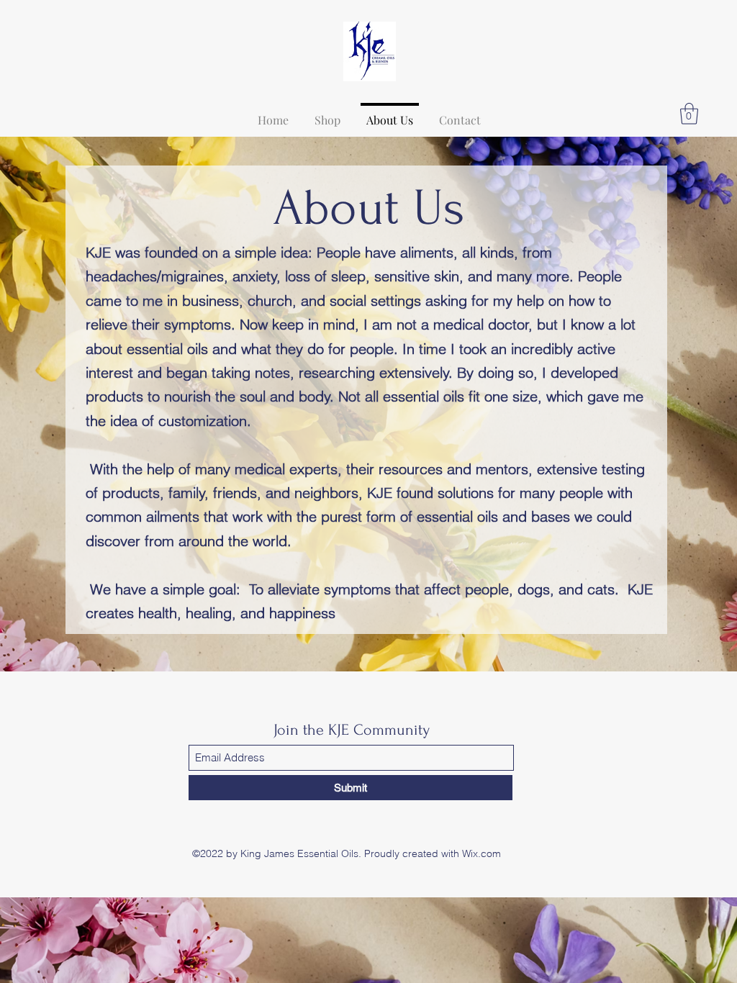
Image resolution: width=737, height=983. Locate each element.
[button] (689, 113)
